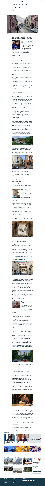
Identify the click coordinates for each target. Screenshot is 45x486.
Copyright (14, 483)
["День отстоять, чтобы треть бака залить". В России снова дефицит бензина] (27, 461)
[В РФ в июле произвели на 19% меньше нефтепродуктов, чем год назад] (17, 461)
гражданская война (29, 305)
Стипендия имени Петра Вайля (7, 481)
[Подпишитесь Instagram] (30, 480)
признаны (30, 211)
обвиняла (24, 207)
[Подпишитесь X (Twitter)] (26, 480)
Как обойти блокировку (15, 481)
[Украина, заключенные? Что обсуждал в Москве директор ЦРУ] (22, 437)
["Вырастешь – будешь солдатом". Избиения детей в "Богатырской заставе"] (27, 469)
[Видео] (39, 1)
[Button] (26, 12)
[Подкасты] (33, 480)
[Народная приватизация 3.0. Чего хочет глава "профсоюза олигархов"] (10, 449)
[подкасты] (41, 1)
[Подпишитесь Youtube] (27, 480)
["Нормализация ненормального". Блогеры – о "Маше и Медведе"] (22, 449)
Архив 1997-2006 (5, 482)
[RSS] (31, 480)
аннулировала (25, 413)
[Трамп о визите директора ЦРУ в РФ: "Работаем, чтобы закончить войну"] (17, 470)
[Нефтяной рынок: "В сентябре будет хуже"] (8, 461)
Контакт (4, 483)
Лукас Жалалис (13, 9)
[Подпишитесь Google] (23, 480)
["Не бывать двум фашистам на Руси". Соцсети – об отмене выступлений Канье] (10, 437)
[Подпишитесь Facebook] (24, 480)
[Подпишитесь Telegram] (28, 480)
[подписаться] (34, 480)
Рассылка (14, 482)
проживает (17, 35)
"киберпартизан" (19, 286)
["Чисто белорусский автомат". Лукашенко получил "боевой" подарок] (8, 468)
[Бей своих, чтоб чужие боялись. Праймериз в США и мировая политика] (35, 449)
